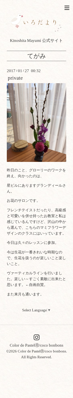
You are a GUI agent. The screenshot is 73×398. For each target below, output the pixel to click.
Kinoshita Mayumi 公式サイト (36, 40)
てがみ (36, 56)
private (15, 78)
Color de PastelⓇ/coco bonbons (36, 345)
